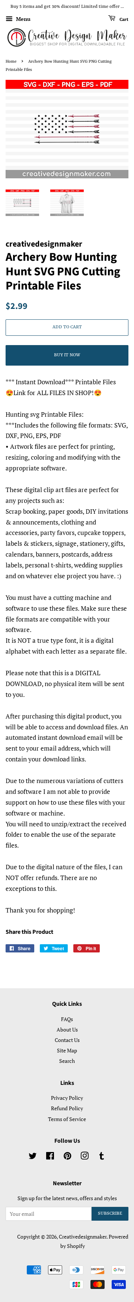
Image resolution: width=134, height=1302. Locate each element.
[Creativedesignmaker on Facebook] (50, 1157)
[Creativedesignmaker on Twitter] (33, 1157)
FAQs (67, 1019)
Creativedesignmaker (82, 1236)
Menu (23, 18)
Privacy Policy (67, 1097)
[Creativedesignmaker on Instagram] (84, 1157)
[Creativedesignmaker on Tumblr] (102, 1157)
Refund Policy (67, 1108)
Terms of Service (67, 1119)
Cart (123, 19)
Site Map (67, 1050)
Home (11, 61)
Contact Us (67, 1039)
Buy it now (67, 355)
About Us (67, 1029)
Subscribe (110, 1213)
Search (67, 1060)
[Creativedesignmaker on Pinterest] (67, 1157)
